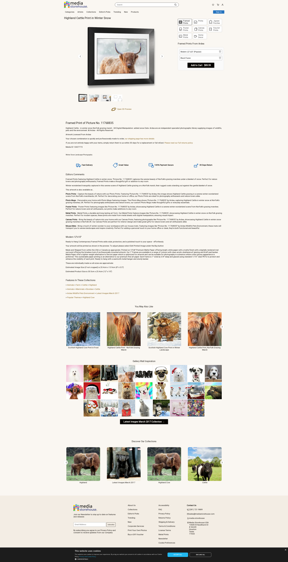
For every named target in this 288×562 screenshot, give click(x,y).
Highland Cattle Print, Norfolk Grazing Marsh (204, 348)
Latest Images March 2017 (107, 293)
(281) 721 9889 (196, 509)
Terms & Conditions (167, 526)
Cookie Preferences (167, 543)
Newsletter (163, 538)
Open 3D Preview (124, 109)
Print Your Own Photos (137, 530)
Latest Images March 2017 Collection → (144, 421)
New (126, 12)
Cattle (84, 285)
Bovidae (89, 289)
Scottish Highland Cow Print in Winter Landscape (164, 348)
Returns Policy (165, 518)
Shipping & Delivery (166, 522)
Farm (78, 285)
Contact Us (191, 505)
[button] (119, 559)
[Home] (78, 7)
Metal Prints (164, 534)
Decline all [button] (200, 555)
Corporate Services (136, 526)
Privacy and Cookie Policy (87, 557)
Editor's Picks (104, 12)
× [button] (285, 550)
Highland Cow (88, 297)
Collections (91, 12)
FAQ (160, 509)
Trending (117, 12)
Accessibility (164, 505)
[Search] (175, 4)
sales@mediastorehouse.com (202, 514)
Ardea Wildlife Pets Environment (80, 293)
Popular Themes (74, 297)
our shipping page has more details (139, 139)
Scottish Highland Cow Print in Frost (83, 347)
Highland (93, 285)
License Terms (165, 530)
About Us (132, 505)
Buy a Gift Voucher (136, 534)
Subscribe (111, 524)
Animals (70, 285)
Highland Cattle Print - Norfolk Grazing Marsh (124, 348)
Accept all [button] (178, 555)
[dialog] (144, 554)
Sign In (219, 12)
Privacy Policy (164, 514)
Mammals (80, 289)
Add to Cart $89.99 (201, 65)
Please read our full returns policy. (178, 143)
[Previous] (80, 56)
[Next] (162, 56)
